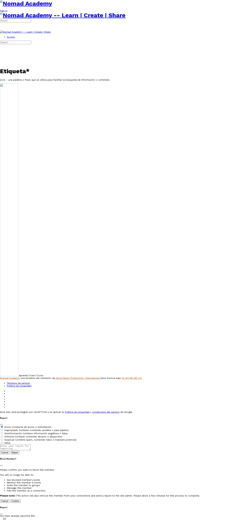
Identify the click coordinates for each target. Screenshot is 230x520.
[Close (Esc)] (1, 424)
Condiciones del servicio (106, 412)
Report (15, 452)
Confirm (15, 501)
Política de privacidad (77, 412)
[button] (115, 518)
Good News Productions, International (77, 378)
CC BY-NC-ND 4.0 (132, 378)
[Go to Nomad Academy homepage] (26, 3)
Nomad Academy (9, 378)
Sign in (3, 10)
